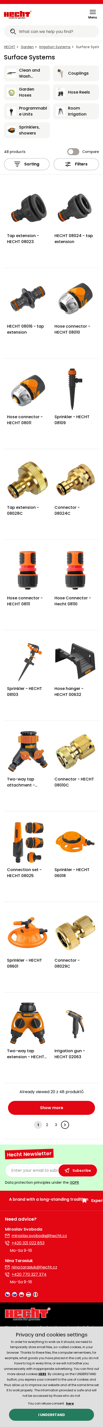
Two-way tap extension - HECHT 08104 (25, 1057)
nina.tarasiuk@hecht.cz (34, 1267)
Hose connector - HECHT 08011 (25, 420)
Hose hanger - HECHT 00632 (69, 691)
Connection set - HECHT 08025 (24, 873)
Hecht (9, 46)
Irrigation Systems (54, 46)
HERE (42, 1374)
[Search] (13, 32)
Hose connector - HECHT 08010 (72, 329)
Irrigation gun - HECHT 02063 (69, 1054)
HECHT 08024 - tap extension (73, 239)
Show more (51, 1108)
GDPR (74, 1182)
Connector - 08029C (67, 963)
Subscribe (81, 1170)
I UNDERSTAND (51, 1414)
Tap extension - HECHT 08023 (23, 239)
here (70, 1403)
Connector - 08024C (67, 510)
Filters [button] (81, 164)
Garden (27, 46)
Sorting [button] (31, 164)
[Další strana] (65, 1125)
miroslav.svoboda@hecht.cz (39, 1236)
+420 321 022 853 (28, 1243)
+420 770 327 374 (29, 1274)
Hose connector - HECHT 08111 (25, 601)
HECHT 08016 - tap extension (25, 329)
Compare (90, 151)
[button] (92, 14)
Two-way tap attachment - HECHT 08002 (21, 785)
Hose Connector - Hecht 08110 (72, 601)
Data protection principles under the (42, 1182)
